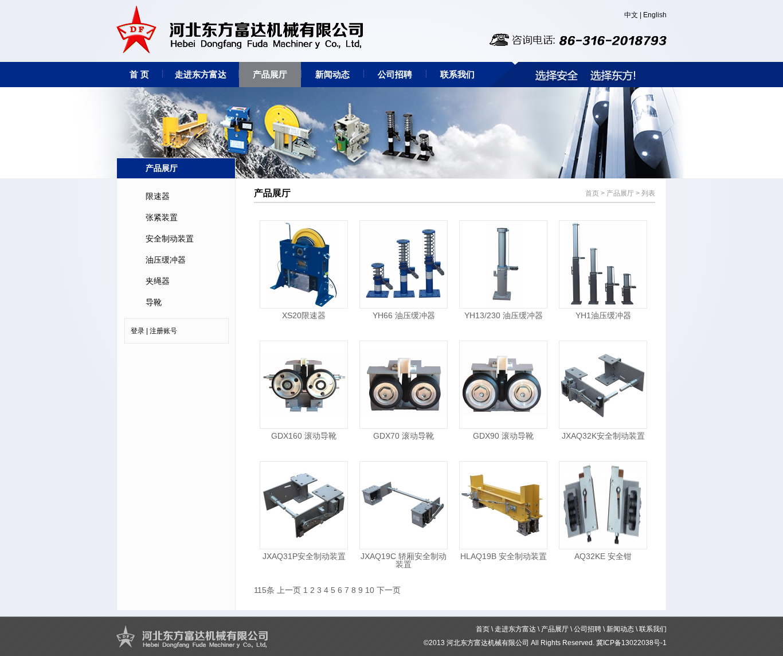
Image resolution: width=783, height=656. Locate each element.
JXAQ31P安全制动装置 (304, 556)
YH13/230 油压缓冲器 (503, 315)
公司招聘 (395, 74)
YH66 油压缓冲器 (404, 315)
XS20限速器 (304, 315)
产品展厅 (270, 74)
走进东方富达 (200, 74)
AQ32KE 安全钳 (603, 556)
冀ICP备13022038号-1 (631, 643)
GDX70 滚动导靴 (403, 435)
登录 (137, 331)
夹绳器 (158, 281)
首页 (592, 193)
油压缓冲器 (166, 259)
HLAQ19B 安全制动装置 (503, 556)
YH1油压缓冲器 (603, 315)
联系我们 (457, 74)
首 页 (139, 74)
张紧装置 (162, 217)
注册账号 (163, 331)
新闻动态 (332, 74)
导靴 (154, 302)
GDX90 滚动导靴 (503, 435)
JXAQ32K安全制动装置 (603, 435)
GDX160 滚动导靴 (303, 435)
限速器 (158, 196)
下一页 (389, 590)
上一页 (289, 590)
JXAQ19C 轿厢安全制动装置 (404, 560)
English (655, 15)
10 (369, 590)
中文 (631, 15)
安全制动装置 (170, 238)
